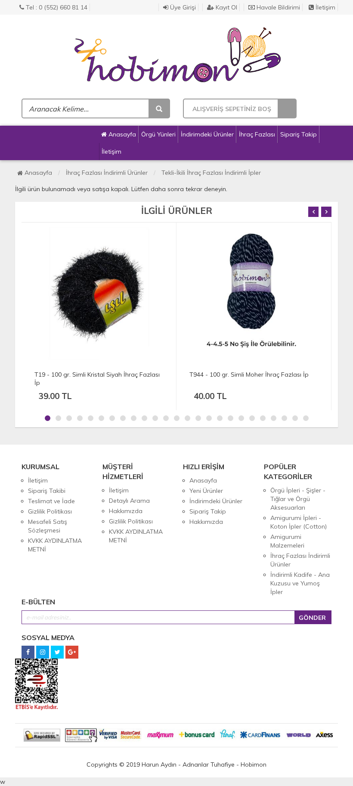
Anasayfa (121, 134)
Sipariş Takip (298, 134)
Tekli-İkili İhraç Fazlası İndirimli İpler (211, 172)
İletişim (324, 7)
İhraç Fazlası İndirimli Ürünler (107, 172)
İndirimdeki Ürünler (207, 134)
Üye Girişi (182, 7)
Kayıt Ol (225, 7)
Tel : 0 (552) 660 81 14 (55, 7)
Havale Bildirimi (277, 7)
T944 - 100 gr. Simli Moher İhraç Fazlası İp (249, 374)
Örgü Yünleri (158, 134)
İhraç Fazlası (257, 134)
